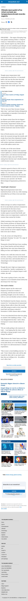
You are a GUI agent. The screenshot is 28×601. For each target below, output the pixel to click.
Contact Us (4, 554)
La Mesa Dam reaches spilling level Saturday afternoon (20, 425)
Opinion (3, 534)
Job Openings (4, 558)
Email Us (3, 550)
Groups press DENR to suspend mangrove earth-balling (20, 412)
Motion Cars (4, 594)
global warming (17, 474)
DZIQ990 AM (4, 592)
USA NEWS (4, 539)
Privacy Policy (15, 375)
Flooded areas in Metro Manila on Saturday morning (6, 452)
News (2, 522)
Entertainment (4, 526)
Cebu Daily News (5, 590)
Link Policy (4, 572)
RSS (2, 548)
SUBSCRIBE (14, 491)
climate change (9, 474)
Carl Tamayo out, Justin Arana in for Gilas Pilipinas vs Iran (7, 425)
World (3, 7)
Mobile (3, 546)
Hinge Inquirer (5, 586)
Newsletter (4, 556)
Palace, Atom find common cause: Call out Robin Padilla (6, 465)
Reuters (3, 18)
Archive (3, 552)
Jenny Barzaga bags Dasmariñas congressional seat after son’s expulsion (6, 413)
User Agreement (5, 570)
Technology (4, 530)
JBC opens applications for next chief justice (7, 436)
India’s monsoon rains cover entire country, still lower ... (16, 396)
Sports (3, 524)
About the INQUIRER (6, 568)
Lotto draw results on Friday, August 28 (13, 95)
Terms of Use (8, 374)
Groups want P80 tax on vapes (20, 436)
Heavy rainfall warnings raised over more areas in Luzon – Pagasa (12, 105)
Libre (2, 583)
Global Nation (4, 537)
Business (3, 532)
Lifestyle (3, 528)
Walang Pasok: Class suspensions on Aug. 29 (12, 100)
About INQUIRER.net (6, 566)
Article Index (4, 576)
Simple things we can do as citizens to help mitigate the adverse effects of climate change (13, 389)
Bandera (3, 588)
